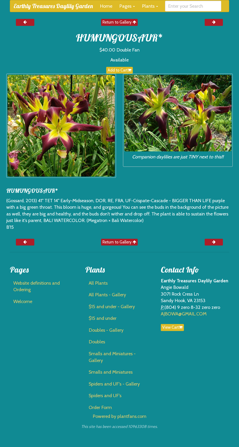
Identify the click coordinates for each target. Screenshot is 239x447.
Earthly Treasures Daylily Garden (53, 6)
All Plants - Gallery (107, 294)
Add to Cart (118, 70)
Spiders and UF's (105, 395)
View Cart (170, 327)
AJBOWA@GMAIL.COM (184, 314)
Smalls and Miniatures (111, 372)
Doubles (97, 342)
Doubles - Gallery (106, 330)
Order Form (100, 407)
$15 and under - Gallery (112, 306)
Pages (126, 6)
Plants (149, 6)
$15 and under (102, 318)
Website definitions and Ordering (36, 286)
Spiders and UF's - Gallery (114, 384)
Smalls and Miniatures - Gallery (112, 357)
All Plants (98, 283)
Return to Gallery (117, 22)
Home (106, 6)
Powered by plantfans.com (119, 416)
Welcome (22, 301)
